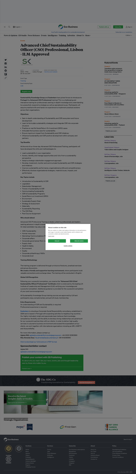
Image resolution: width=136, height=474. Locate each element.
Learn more (51, 236)
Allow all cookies (79, 241)
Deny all (57, 241)
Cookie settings (68, 245)
